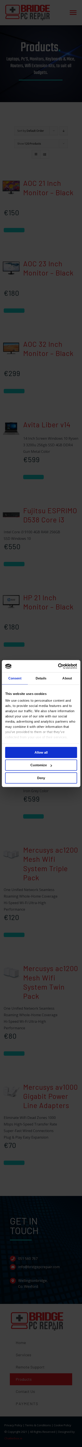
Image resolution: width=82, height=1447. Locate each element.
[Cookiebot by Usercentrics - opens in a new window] (58, 666)
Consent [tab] (14, 678)
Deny (41, 778)
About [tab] (67, 678)
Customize (38, 765)
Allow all (41, 752)
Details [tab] (41, 678)
